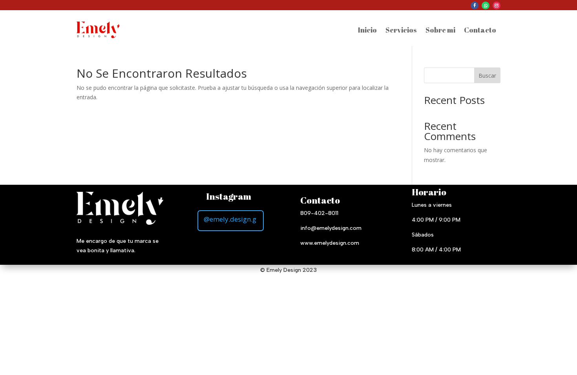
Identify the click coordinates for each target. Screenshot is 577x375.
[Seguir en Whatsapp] (485, 5)
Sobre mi (440, 30)
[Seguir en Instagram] (496, 5)
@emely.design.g (230, 219)
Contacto (480, 30)
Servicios (401, 30)
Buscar (487, 75)
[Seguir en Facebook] (474, 5)
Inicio (367, 30)
